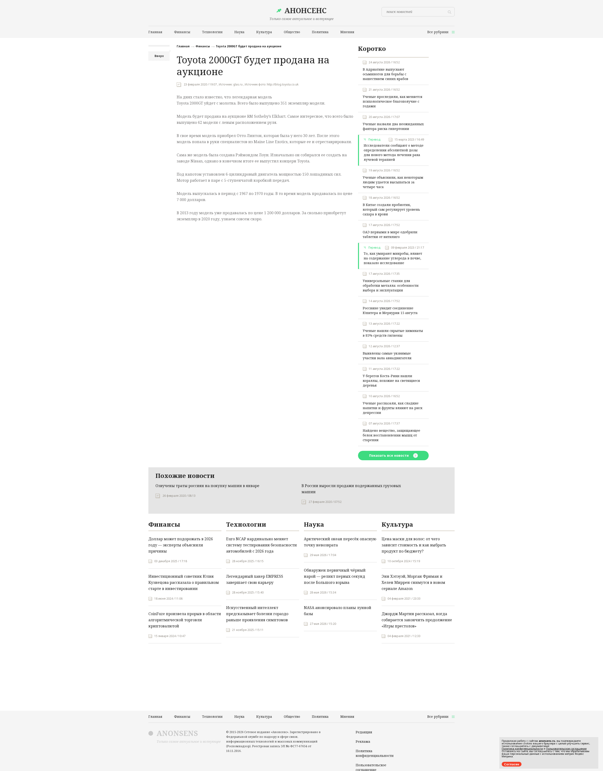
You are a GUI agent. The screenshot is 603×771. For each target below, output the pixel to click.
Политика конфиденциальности (375, 753)
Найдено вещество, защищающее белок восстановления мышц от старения (391, 435)
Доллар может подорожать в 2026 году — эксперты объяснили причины (180, 545)
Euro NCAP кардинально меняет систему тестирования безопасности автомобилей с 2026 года (261, 545)
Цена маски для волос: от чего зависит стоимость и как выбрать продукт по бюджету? (414, 545)
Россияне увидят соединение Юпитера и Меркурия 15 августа (390, 310)
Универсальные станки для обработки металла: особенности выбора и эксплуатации (391, 285)
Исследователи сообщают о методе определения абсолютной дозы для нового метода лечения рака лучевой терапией (394, 152)
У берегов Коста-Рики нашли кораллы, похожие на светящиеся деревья (391, 381)
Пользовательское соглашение (566, 748)
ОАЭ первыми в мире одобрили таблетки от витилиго (390, 234)
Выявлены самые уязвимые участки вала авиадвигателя (387, 355)
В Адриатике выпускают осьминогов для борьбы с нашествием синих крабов (385, 74)
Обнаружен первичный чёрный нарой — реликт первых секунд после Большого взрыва (335, 576)
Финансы (203, 46)
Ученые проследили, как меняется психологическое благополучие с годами (392, 101)
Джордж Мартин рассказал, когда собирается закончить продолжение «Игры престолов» (417, 620)
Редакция (364, 732)
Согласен (511, 764)
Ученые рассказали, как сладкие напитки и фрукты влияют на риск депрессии (392, 408)
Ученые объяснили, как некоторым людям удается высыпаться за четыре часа (393, 182)
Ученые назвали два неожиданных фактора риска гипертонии (393, 126)
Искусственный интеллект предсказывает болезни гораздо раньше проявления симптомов (257, 613)
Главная (183, 46)
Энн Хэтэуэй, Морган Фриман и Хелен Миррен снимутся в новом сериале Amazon (413, 582)
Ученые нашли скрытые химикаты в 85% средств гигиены (393, 333)
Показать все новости (389, 455)
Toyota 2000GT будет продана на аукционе (248, 46)
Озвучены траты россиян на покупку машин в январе (207, 485)
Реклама (363, 741)
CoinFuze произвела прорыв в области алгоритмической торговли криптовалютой (184, 620)
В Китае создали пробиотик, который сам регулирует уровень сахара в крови (391, 209)
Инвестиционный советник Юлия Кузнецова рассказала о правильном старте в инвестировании (183, 582)
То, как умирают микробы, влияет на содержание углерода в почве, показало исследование (393, 258)
